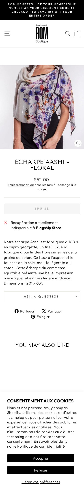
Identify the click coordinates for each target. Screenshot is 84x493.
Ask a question (42, 296)
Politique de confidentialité (41, 446)
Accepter (41, 458)
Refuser (41, 470)
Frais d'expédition (21, 185)
